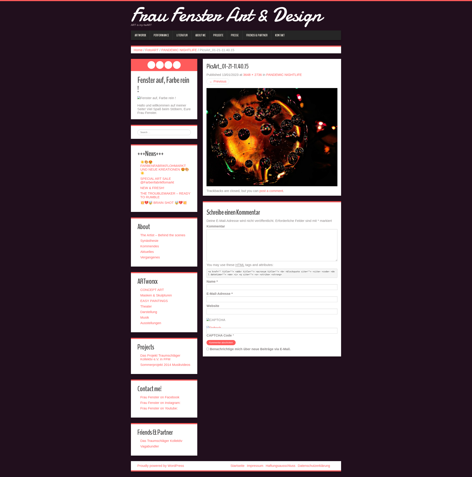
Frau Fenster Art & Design (226, 15)
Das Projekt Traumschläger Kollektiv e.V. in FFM (160, 357)
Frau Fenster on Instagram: (160, 403)
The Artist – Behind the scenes (162, 235)
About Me (200, 35)
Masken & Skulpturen (156, 295)
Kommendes (149, 246)
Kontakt (280, 35)
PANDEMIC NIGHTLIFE (179, 50)
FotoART (152, 50)
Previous (217, 81)
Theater (146, 306)
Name (212, 281)
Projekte (218, 35)
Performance (161, 35)
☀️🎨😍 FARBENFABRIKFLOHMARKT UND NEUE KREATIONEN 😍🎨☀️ (164, 167)
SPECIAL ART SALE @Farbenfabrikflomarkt (157, 180)
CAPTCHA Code (219, 335)
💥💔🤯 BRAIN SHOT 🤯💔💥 (163, 203)
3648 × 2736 (252, 75)
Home (138, 50)
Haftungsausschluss (280, 466)
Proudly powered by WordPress (160, 466)
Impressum (255, 466)
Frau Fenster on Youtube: (159, 408)
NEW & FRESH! (152, 188)
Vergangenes (150, 257)
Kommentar (215, 226)
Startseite (237, 466)
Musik (144, 317)
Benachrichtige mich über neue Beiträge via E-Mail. (250, 349)
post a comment (271, 191)
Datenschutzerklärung (314, 466)
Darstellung (148, 312)
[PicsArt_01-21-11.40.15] (271, 137)
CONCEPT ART (152, 290)
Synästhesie (149, 241)
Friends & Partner (257, 35)
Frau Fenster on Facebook (159, 397)
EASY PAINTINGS (154, 301)
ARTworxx (140, 35)
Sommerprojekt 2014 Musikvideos (165, 365)
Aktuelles (147, 252)
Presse (235, 35)
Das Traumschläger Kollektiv (161, 441)
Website (212, 306)
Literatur (182, 35)
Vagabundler (149, 446)
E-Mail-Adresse (219, 294)
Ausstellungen (150, 323)
